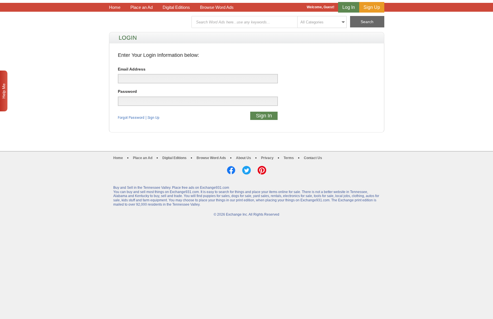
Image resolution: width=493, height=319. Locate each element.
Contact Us (313, 158)
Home (114, 7)
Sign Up (371, 7)
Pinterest (262, 170)
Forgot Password (131, 118)
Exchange (149, 22)
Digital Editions (176, 7)
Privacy (267, 158)
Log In (348, 7)
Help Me (3, 91)
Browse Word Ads (217, 7)
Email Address (132, 69)
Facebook (231, 170)
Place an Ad (141, 7)
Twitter (246, 170)
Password (127, 91)
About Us (243, 158)
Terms (289, 158)
